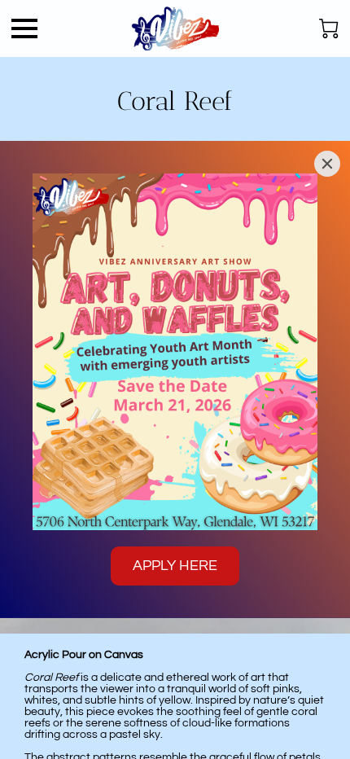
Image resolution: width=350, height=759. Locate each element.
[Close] (327, 164)
